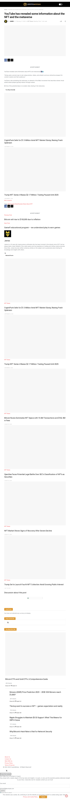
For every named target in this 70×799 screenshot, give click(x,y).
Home (5, 9)
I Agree (43, 797)
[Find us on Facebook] (4, 623)
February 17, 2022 (21, 21)
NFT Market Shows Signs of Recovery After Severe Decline (28, 531)
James (12, 21)
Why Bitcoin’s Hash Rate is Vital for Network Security (31, 731)
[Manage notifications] (66, 796)
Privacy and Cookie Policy (30, 797)
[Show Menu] (5, 4)
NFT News (30, 21)
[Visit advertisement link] (35, 599)
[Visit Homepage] (32, 4)
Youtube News (14, 204)
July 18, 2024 (7, 588)
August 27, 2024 (8, 534)
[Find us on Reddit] (11, 623)
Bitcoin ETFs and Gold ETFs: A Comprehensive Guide (26, 679)
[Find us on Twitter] (8, 623)
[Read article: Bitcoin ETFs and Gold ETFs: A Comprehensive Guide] (35, 654)
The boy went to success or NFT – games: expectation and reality (36, 706)
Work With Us (8, 761)
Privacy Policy (9, 763)
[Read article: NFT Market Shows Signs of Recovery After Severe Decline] (35, 503)
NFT (9, 204)
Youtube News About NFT (25, 204)
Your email (3, 783)
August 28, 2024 (8, 480)
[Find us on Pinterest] (14, 623)
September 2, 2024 (8, 198)
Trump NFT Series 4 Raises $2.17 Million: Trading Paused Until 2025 (31, 195)
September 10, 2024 (8, 146)
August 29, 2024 (8, 424)
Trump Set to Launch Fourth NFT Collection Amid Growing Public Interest (34, 584)
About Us (7, 757)
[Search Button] (65, 4)
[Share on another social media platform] (12, 60)
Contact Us (8, 759)
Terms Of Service (9, 765)
